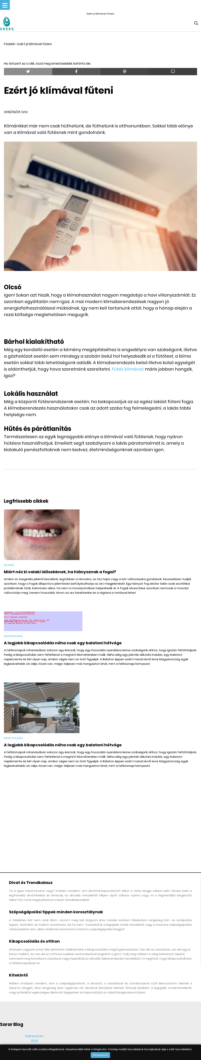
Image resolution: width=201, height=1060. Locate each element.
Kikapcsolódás (13, 636)
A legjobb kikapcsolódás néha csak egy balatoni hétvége (63, 643)
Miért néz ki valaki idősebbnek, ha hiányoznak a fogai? (60, 572)
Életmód (9, 565)
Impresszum (34, 1036)
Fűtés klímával (127, 369)
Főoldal (9, 44)
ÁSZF (34, 1041)
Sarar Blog (11, 1024)
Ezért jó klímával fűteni (34, 44)
